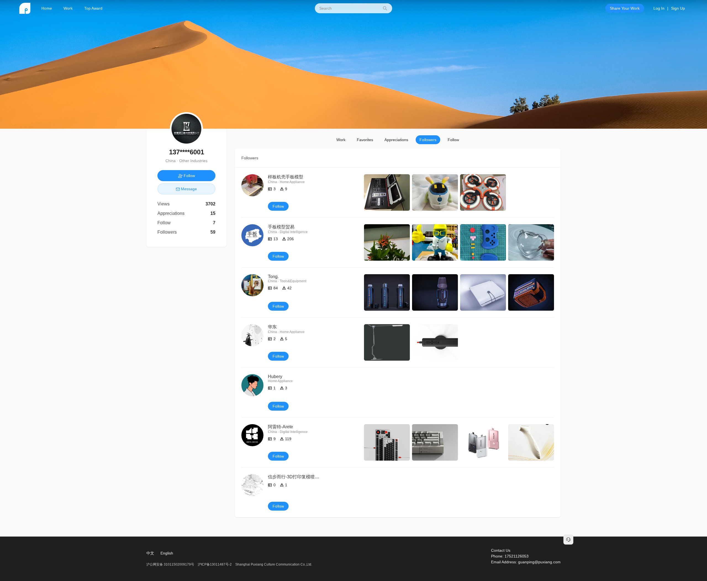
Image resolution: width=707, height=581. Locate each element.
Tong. (273, 276)
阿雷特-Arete (280, 426)
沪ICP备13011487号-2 (215, 564)
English (166, 553)
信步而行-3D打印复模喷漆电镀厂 (300, 476)
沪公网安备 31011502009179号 (170, 564)
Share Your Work (625, 8)
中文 (150, 553)
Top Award (93, 8)
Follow (453, 140)
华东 (272, 326)
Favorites (365, 140)
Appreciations (396, 140)
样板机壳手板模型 (285, 177)
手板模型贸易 (281, 227)
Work (68, 8)
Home (46, 8)
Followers (428, 140)
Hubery (275, 376)
